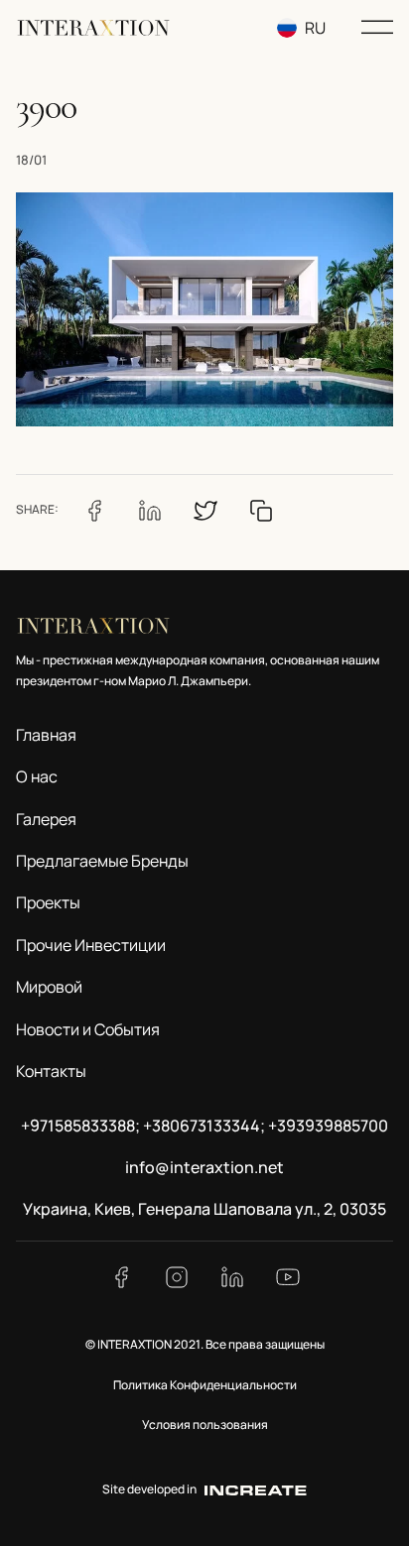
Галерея (46, 819)
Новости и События (88, 1029)
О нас (37, 776)
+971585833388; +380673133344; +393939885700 (204, 1125)
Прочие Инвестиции (91, 945)
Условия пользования (205, 1424)
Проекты (48, 902)
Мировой (49, 987)
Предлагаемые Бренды (102, 861)
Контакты (51, 1071)
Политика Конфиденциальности (205, 1384)
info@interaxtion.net (204, 1167)
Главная (46, 735)
